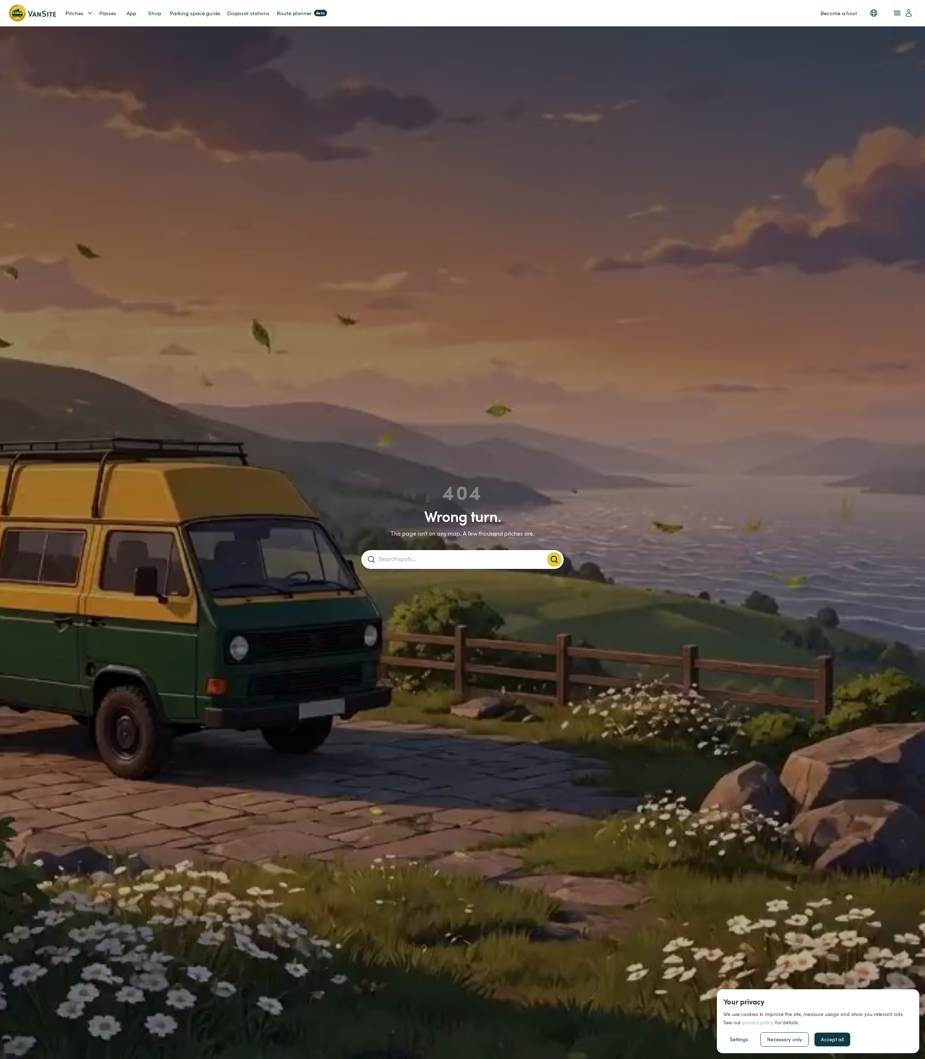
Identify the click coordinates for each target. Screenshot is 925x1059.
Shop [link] (154, 13)
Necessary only (784, 1039)
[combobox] (461, 559)
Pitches (74, 13)
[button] (873, 13)
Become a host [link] (839, 13)
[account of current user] (903, 13)
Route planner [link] (301, 13)
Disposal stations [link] (248, 13)
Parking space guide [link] (195, 13)
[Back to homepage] (32, 13)
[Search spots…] (554, 559)
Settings (739, 1039)
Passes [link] (107, 13)
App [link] (131, 13)
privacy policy (758, 1022)
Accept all (832, 1039)
